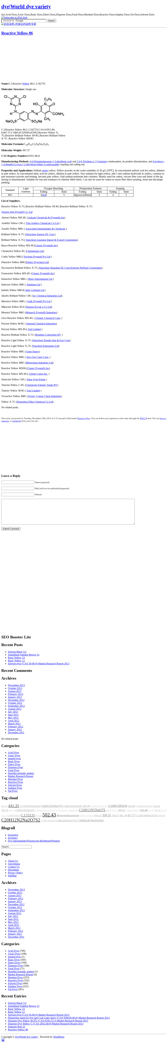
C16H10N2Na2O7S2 (43, 810)
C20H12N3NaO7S (51, 806)
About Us (13, 860)
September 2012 (16, 706)
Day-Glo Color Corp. (38, 357)
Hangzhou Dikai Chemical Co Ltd (35, 401)
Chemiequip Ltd (34, 251)
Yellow (26, 83)
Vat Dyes (12, 791)
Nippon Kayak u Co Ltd (38, 306)
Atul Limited (34, 329)
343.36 (157, 810)
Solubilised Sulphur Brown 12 (23, 654)
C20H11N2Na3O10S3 (99, 806)
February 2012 (15, 726)
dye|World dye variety (26, 6)
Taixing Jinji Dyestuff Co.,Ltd (16, 212)
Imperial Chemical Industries (41, 323)
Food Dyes (13, 770)
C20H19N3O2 (72, 810)
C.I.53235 (28, 815)
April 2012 (13, 720)
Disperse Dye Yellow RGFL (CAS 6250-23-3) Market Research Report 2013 (48, 1020)
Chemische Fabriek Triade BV (41, 385)
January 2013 (15, 697)
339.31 (106, 815)
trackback (16, 421)
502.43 (49, 814)
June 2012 (13, 714)
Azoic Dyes (14, 755)
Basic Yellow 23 (16, 657)
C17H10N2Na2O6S (30, 806)
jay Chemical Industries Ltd (47, 295)
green (45, 170)
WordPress (58, 1036)
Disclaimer (13, 869)
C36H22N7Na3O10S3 (91, 820)
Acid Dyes (13, 752)
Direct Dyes (14, 764)
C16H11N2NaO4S (87, 816)
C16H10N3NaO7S (144, 806)
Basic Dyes (14, 761)
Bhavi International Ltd (40, 279)
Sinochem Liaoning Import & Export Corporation (51, 240)
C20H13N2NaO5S (24, 810)
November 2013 (16, 685)
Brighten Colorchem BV (48, 334)
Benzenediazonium (68, 815)
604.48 (108, 810)
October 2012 (15, 703)
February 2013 (15, 694)
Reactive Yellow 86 (17, 33)
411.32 (39, 816)
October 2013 (15, 688)
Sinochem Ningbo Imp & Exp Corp (51, 340)
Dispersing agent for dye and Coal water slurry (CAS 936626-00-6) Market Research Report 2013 (59, 1017)
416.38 (131, 806)
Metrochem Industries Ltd (39, 362)
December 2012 (16, 700)
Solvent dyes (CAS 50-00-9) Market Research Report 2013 (38, 663)
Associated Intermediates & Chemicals (45, 228)
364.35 (5, 810)
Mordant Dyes (15, 779)
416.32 (98, 815)
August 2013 (14, 691)
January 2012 (15, 729)
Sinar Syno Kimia (36, 379)
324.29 (151, 810)
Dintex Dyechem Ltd (37, 262)
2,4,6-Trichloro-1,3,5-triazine (92, 161)
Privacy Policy (15, 872)
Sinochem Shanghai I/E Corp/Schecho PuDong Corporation (70, 267)
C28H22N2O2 (13, 816)
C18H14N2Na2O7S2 (66, 820)
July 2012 (13, 711)
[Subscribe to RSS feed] (14, 17)
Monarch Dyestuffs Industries (41, 312)
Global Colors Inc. (38, 373)
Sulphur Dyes (15, 788)
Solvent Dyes (15, 785)
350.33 (115, 815)
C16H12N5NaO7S (92, 810)
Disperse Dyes (15, 767)
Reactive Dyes (83, 418)
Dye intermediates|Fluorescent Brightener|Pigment (34, 840)
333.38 (164, 810)
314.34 (156, 806)
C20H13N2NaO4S (72, 806)
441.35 (13, 806)
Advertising (14, 863)
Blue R (4, 806)
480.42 (121, 810)
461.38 (123, 815)
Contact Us (14, 866)
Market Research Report (20, 776)
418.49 (162, 816)
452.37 (4, 816)
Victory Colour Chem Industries (44, 396)
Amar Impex (32, 351)
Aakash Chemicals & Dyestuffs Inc (46, 217)
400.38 (86, 806)
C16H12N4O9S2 (132, 810)
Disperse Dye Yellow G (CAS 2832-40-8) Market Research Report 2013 (45, 1023)
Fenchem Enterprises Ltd (46, 346)
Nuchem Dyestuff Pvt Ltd (36, 256)
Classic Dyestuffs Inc (46, 245)
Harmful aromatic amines (21, 773)
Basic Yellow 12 (16, 660)
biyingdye (13, 835)
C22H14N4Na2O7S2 (147, 815)
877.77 (132, 815)
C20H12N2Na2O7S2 (20, 819)
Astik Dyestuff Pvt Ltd (39, 301)
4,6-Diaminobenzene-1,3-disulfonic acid (51, 161)
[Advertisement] (21, 59)
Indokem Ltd (33, 284)
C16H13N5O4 (117, 806)
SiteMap (12, 875)
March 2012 (14, 723)
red (44, 195)
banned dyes (14, 758)
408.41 (12, 810)
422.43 (114, 810)
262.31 (54, 810)
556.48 (144, 810)
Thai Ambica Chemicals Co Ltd (42, 223)
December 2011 (16, 732)
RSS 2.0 (143, 418)
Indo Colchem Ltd (34, 290)
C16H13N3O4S (48, 821)
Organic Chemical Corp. (48, 318)
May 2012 (13, 717)
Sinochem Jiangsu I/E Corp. (40, 234)
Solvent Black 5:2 (17, 651)
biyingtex (13, 838)
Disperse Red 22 (16, 1026)
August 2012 (14, 708)
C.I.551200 (62, 810)
